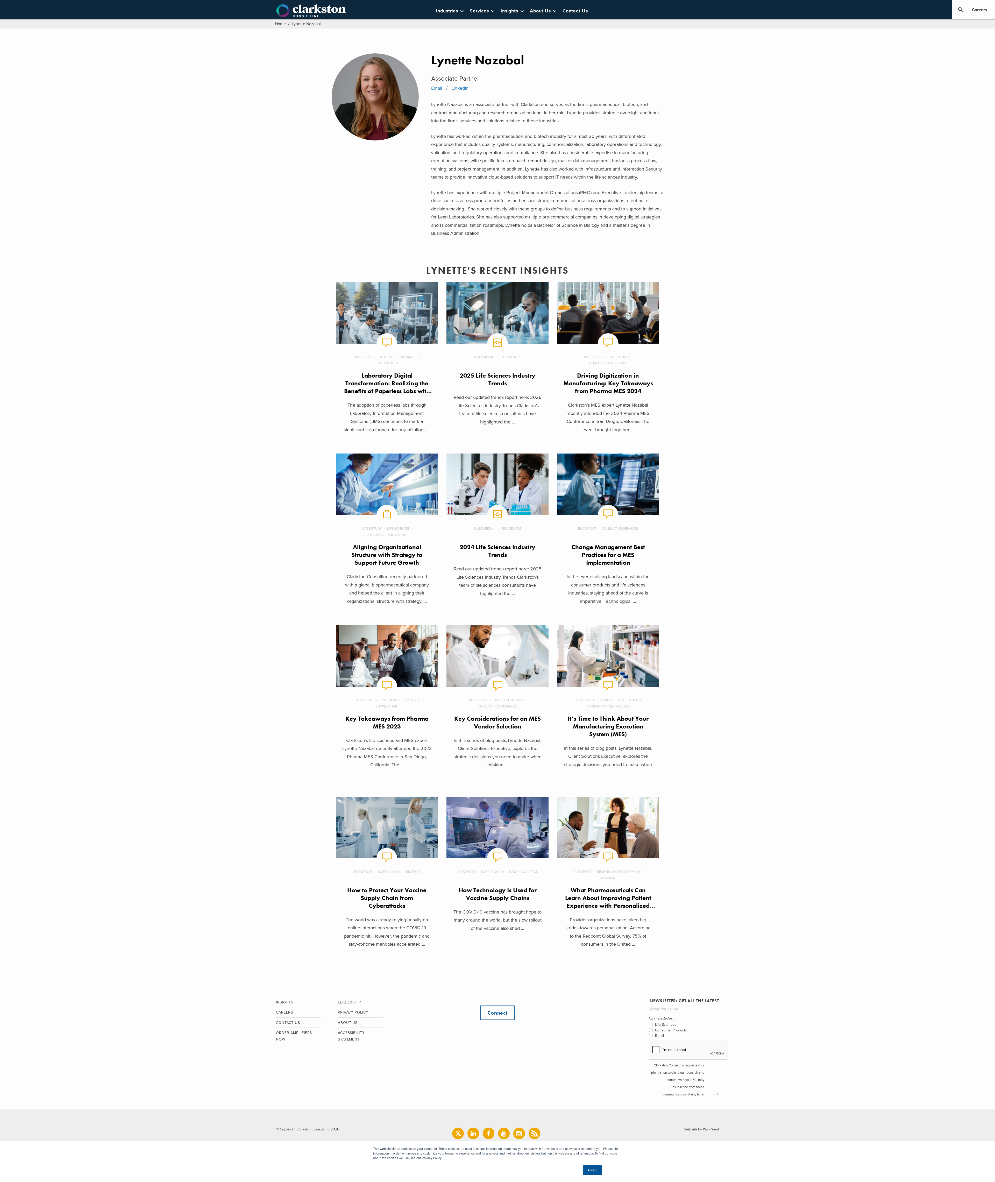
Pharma (608, 878)
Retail (659, 1036)
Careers (979, 9)
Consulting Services (620, 529)
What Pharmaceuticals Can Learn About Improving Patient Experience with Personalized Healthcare (608, 901)
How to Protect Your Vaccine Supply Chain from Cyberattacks (387, 898)
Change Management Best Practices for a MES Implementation (608, 555)
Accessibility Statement (351, 1036)
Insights (509, 11)
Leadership (349, 1002)
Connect (497, 1012)
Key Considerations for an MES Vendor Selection (497, 722)
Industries (447, 11)
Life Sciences (387, 363)
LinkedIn (459, 88)
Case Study (372, 529)
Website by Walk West (701, 1129)
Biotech (413, 872)
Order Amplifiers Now (294, 1036)
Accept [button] (592, 1170)
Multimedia (483, 357)
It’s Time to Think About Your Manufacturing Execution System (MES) (608, 726)
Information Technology (608, 706)
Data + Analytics (523, 872)
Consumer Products (671, 1030)
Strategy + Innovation (386, 535)
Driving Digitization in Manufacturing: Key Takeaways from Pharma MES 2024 (608, 383)
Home (280, 23)
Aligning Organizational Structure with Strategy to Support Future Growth (386, 555)
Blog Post (364, 357)
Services (479, 11)
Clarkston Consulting (311, 11)
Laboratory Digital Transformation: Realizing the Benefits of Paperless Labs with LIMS (387, 387)
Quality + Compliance (398, 357)
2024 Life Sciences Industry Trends (497, 551)
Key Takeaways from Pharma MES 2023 (387, 722)
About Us (540, 11)
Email (436, 88)
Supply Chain (386, 706)
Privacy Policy (353, 1012)
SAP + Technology (508, 700)
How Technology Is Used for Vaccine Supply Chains (498, 894)
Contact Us (575, 11)
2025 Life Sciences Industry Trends (497, 379)
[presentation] (688, 1050)
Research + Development (619, 872)
